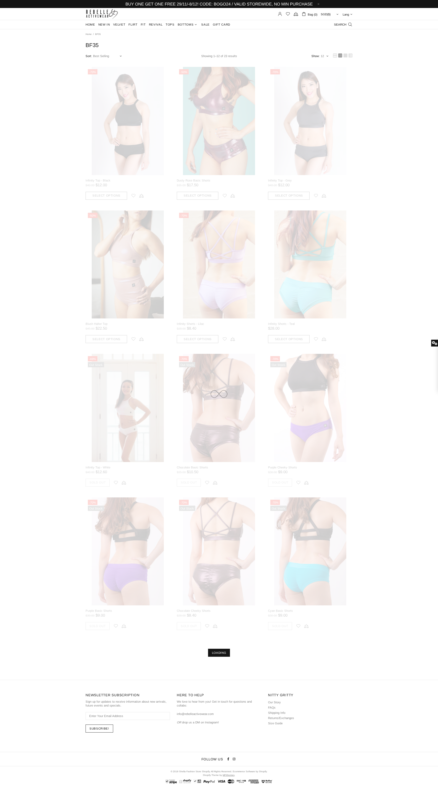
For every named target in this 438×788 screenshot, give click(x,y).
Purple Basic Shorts (99, 610)
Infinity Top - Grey (280, 180)
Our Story (274, 702)
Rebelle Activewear (102, 13)
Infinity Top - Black (98, 180)
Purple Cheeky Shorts (282, 467)
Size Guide (275, 723)
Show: (315, 56)
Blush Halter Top (96, 324)
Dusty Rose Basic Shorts (193, 180)
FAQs (272, 707)
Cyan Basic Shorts (280, 610)
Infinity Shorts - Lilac (190, 324)
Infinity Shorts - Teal (281, 324)
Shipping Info (276, 712)
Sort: (89, 56)
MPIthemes (229, 775)
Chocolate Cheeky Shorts (194, 610)
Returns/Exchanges (281, 718)
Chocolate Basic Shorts (192, 467)
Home (89, 34)
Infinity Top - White (98, 467)
